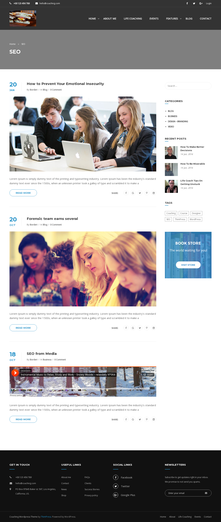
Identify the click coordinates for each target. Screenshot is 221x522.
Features (172, 18)
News (64, 489)
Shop (63, 495)
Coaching (171, 213)
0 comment (56, 89)
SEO (168, 219)
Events (154, 18)
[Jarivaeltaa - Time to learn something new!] (22, 20)
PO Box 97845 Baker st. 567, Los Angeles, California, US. (36, 491)
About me (66, 477)
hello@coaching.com (50, 3)
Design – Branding (178, 121)
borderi (33, 89)
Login (209, 3)
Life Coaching (133, 18)
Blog (189, 18)
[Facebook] (126, 193)
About (172, 516)
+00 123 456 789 (21, 3)
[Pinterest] (147, 193)
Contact (206, 18)
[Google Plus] (133, 193)
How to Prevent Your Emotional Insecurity (65, 84)
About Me (109, 18)
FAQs (87, 477)
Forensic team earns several (52, 219)
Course (183, 213)
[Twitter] (140, 193)
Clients (88, 483)
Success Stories (92, 489)
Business (47, 359)
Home (92, 18)
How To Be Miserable (192, 164)
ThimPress (180, 219)
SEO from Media (42, 354)
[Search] (207, 85)
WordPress (195, 219)
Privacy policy (91, 495)
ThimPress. (46, 516)
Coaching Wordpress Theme (23, 516)
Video (171, 126)
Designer (196, 213)
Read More (23, 192)
